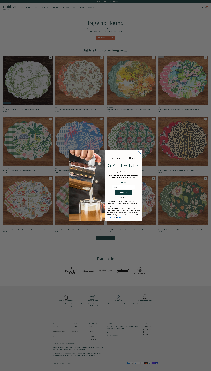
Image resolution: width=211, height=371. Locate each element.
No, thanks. (123, 197)
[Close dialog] (139, 152)
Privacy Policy (111, 217)
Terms (119, 217)
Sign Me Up (123, 192)
